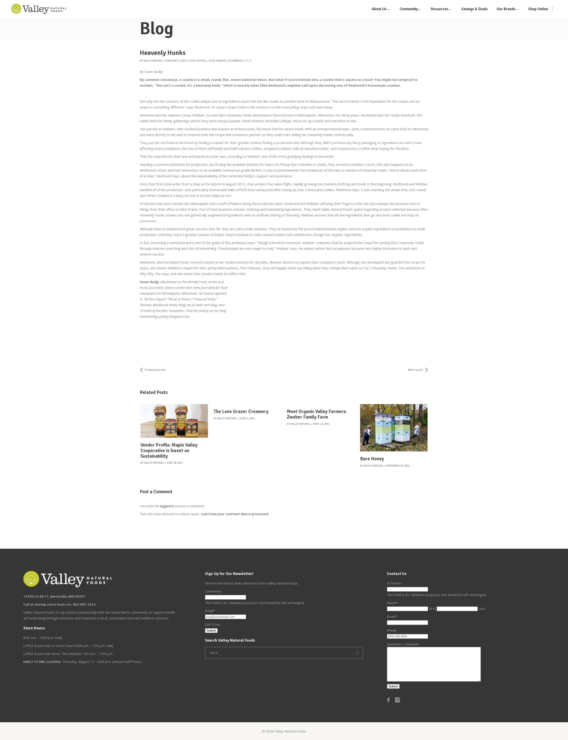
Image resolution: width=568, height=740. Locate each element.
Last (482, 608)
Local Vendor (217, 60)
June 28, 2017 (175, 463)
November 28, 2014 (398, 465)
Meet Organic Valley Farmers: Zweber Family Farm (317, 414)
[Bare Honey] (394, 427)
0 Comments (236, 60)
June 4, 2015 (247, 418)
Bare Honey (372, 459)
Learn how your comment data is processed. (235, 514)
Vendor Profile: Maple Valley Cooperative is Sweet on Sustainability (168, 450)
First (432, 608)
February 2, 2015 (175, 60)
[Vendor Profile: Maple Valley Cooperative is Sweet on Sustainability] (174, 421)
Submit (211, 630)
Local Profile (197, 60)
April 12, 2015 (321, 424)
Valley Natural (153, 60)
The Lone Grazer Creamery (241, 411)
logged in (167, 506)
